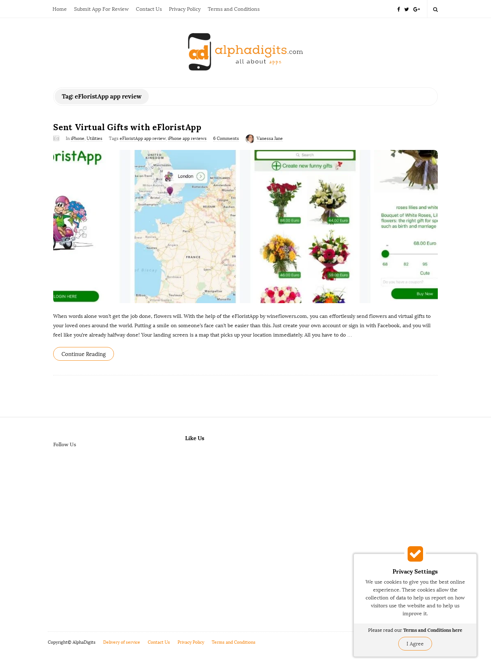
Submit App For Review (101, 9)
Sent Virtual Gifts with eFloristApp (127, 127)
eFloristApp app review (143, 138)
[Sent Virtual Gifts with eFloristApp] (245, 226)
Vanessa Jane (270, 138)
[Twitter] (406, 9)
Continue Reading (83, 354)
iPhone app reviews (187, 138)
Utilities (94, 138)
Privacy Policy (185, 9)
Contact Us (149, 9)
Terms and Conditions (234, 9)
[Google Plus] (416, 9)
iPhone (77, 138)
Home (59, 9)
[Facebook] (398, 9)
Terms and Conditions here (432, 630)
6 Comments (226, 138)
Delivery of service (121, 642)
